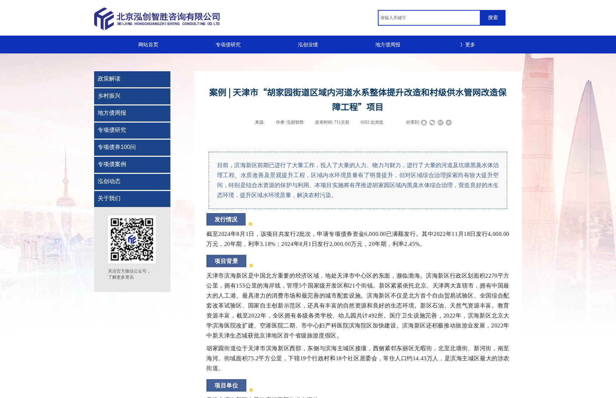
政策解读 (109, 79)
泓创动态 (109, 181)
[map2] (186, 18)
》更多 (467, 44)
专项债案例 (112, 164)
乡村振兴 (109, 96)
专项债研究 (228, 44)
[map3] (208, 19)
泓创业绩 (308, 44)
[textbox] (429, 18)
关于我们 (109, 198)
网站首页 (148, 44)
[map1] (165, 18)
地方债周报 (387, 44)
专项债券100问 (117, 147)
